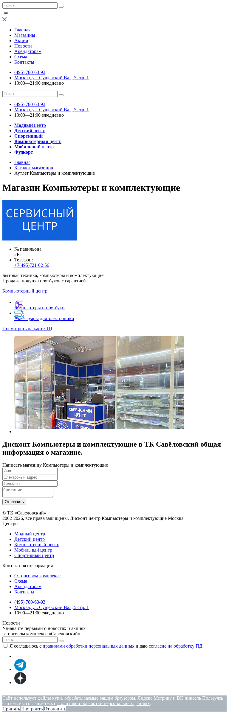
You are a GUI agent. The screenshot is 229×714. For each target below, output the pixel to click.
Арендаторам (27, 51)
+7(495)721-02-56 (31, 265)
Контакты (24, 62)
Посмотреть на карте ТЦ (27, 328)
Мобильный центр (33, 549)
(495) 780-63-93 (29, 72)
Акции (21, 40)
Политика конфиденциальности (35, 692)
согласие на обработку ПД (175, 645)
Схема (20, 56)
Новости (23, 45)
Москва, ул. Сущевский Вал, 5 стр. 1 (51, 77)
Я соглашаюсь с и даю (106, 645)
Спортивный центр (34, 555)
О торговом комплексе (37, 575)
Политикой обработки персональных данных (103, 703)
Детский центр (29, 539)
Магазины (24, 35)
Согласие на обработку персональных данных (124, 692)
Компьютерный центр (36, 544)
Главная (22, 29)
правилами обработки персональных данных (88, 645)
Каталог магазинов (33, 167)
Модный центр (29, 533)
